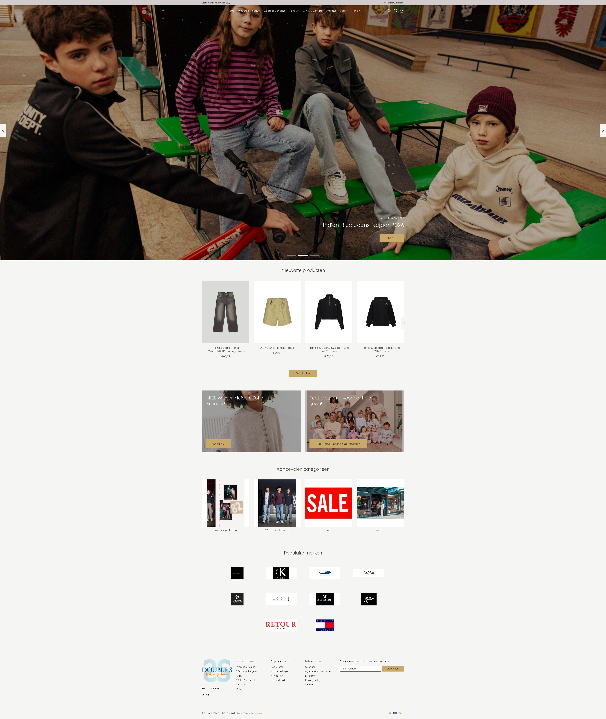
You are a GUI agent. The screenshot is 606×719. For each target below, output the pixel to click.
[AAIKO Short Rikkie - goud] (277, 312)
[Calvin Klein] (281, 573)
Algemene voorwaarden (318, 671)
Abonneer (392, 668)
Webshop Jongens (277, 530)
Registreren (277, 666)
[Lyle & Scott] (325, 599)
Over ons (331, 10)
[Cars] (325, 573)
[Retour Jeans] (281, 626)
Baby (239, 689)
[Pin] (395, 713)
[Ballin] (237, 573)
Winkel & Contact (312, 10)
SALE (329, 530)
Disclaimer (311, 675)
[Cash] (390, 713)
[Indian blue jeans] (237, 599)
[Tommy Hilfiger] (325, 626)
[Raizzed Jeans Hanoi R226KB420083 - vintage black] (225, 312)
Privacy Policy (312, 680)
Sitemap (309, 684)
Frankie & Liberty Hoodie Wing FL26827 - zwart (380, 349)
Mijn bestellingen (279, 671)
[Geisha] (368, 573)
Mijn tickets (277, 675)
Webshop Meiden (225, 530)
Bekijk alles (303, 373)
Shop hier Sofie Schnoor (303, 238)
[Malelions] (368, 599)
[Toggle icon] (389, 11)
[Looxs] (281, 599)
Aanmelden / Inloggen (393, 3)
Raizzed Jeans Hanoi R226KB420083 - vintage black (225, 349)
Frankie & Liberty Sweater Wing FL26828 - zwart (329, 349)
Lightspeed (258, 713)
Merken (356, 10)
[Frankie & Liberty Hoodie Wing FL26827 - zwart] (380, 312)
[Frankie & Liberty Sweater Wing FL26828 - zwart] (328, 312)
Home (231, 10)
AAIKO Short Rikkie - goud (277, 347)
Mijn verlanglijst (279, 680)
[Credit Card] (400, 713)
